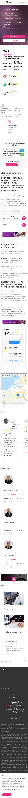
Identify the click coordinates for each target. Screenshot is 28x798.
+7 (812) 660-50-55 (19, 498)
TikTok (20, 718)
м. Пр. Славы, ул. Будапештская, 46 (15, 709)
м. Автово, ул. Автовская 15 (15, 705)
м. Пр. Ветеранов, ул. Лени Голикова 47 (15, 703)
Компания (4, 677)
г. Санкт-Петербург (15, 701)
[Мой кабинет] (26, 2)
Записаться (24, 218)
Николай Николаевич (11, 490)
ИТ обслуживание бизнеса (13, 632)
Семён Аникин (9, 522)
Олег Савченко (9, 555)
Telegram (22, 150)
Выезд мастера (9, 609)
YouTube (12, 718)
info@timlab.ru (7, 498)
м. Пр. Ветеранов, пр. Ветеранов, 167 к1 (15, 707)
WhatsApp (22, 154)
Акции (3, 669)
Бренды (3, 673)
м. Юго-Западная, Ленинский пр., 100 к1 (15, 711)
